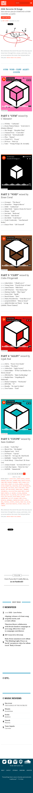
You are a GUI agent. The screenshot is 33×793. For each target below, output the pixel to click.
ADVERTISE (29, 770)
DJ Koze (15, 484)
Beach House (26, 480)
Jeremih (25, 489)
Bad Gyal (9, 480)
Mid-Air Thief (21, 495)
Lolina (19, 493)
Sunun (17, 502)
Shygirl (6, 502)
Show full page (17, 477)
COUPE (16, 72)
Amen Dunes (21, 479)
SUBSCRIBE (22, 770)
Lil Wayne (13, 493)
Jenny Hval (19, 489)
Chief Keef (4, 484)
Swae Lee (23, 502)
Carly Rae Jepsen (6, 482)
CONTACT (8, 770)
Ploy (24, 498)
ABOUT (2, 770)
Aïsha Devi (13, 479)
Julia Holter (12, 491)
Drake (21, 484)
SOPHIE (12, 502)
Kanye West (21, 491)
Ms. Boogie (8, 496)
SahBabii (9, 500)
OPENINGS (15, 770)
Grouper (15, 486)
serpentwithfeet (18, 500)
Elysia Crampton (6, 486)
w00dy (3, 504)
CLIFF (18, 69)
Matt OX (9, 495)
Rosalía (3, 500)
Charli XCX (25, 482)
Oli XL (11, 498)
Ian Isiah (11, 488)
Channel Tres (16, 482)
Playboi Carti (18, 498)
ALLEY (26, 69)
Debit (10, 484)
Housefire (4, 488)
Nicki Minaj (17, 496)
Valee (28, 502)
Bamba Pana (17, 480)
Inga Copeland (19, 488)
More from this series (14, 57)
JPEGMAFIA (4, 491)
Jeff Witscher (10, 489)
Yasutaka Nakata (11, 504)
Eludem (26, 484)
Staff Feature (6, 17)
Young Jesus (22, 504)
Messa (14, 495)
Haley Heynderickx (25, 486)
